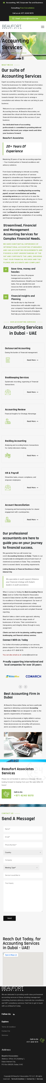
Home (6, 53)
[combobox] (23, 852)
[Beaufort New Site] (12, 26)
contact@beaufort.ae (29, 18)
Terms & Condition (9, 1027)
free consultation (22, 647)
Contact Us (6, 1031)
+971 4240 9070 (26, 13)
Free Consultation (27, 8)
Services (5, 1035)
